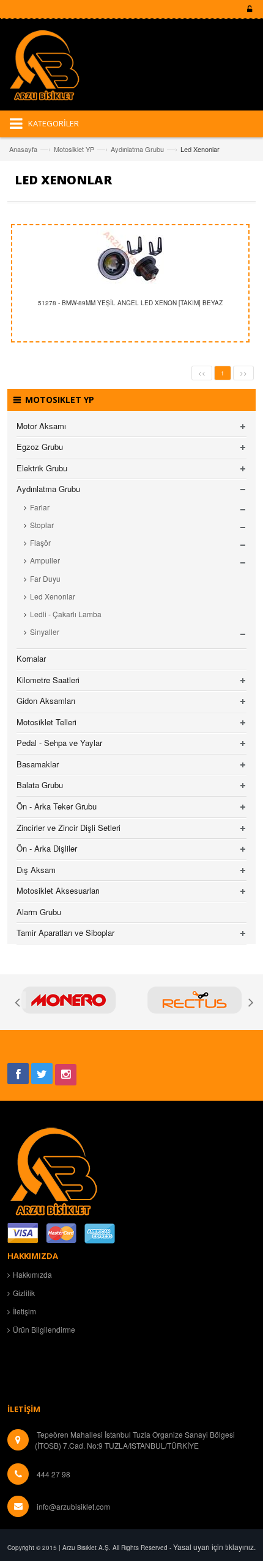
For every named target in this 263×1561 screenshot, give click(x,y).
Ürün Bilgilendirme (44, 1329)
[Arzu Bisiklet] (53, 69)
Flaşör (40, 542)
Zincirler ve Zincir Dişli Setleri (68, 827)
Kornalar (31, 658)
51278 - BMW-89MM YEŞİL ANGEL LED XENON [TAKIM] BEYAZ (130, 303)
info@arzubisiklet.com (73, 1506)
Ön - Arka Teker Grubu (57, 806)
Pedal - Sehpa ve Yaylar (59, 742)
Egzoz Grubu (40, 446)
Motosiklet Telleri (46, 722)
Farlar (40, 507)
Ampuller (45, 560)
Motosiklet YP (74, 149)
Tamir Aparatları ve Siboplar (65, 932)
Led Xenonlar (52, 596)
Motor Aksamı (41, 426)
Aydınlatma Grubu (137, 149)
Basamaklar (38, 764)
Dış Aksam (36, 869)
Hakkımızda (32, 1274)
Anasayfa (23, 149)
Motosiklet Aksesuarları (58, 890)
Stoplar (42, 525)
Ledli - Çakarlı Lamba (66, 614)
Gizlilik (24, 1293)
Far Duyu (45, 578)
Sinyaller (44, 631)
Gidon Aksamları (46, 700)
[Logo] (53, 1169)
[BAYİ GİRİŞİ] (248, 9)
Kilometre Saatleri (48, 680)
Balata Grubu (40, 785)
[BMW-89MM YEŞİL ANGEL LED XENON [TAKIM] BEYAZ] (130, 258)
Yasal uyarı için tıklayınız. (214, 1546)
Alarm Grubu (39, 912)
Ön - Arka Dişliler (47, 848)
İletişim (24, 1311)
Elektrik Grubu (42, 468)
